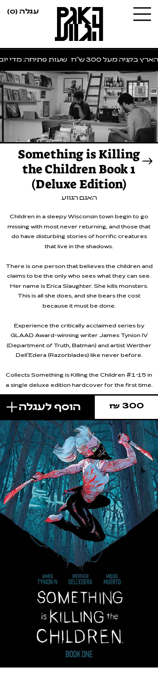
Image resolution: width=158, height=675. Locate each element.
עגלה (23, 10)
